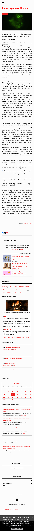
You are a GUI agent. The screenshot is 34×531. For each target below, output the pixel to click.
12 (21, 391)
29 (4, 400)
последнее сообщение (7, 349)
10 (13, 391)
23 (8, 397)
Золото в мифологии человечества (11, 292)
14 (30, 391)
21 (30, 394)
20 (25, 394)
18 (17, 394)
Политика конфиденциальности (11, 510)
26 (21, 397)
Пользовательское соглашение (11, 509)
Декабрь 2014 (17, 383)
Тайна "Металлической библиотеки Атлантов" (14, 290)
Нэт (14, 360)
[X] (5, 233)
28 (30, 397)
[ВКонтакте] (2, 233)
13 (25, 391)
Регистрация (15, 249)
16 (8, 394)
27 (25, 397)
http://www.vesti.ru (28, 223)
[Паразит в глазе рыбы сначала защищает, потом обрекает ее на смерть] (7, 261)
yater (14, 365)
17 (13, 394)
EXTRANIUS (23, 415)
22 (4, 397)
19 (21, 394)
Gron (21, 424)
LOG (14, 371)
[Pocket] (7, 233)
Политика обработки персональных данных (14, 508)
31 (13, 400)
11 (17, 391)
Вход (21, 249)
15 (4, 394)
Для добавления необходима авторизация (17, 337)
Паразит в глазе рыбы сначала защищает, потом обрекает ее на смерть (21, 257)
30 (8, 400)
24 (13, 397)
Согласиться (17, 529)
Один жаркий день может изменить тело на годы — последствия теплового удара (20, 273)
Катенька (15, 349)
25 (17, 397)
